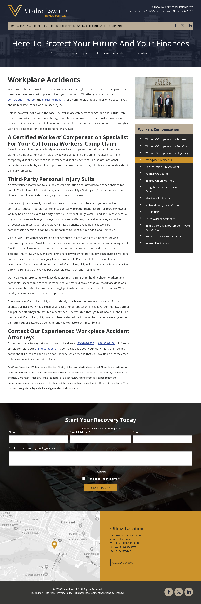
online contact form (47, 348)
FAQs (84, 25)
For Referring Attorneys (65, 25)
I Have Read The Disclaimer (104, 478)
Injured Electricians (157, 243)
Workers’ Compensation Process (165, 139)
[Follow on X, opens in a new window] (183, 26)
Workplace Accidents (158, 160)
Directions (95, 25)
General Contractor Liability (163, 236)
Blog (107, 25)
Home (12, 25)
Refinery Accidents (157, 173)
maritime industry (53, 99)
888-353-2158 (183, 11)
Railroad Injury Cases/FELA (162, 205)
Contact (117, 25)
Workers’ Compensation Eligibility (166, 153)
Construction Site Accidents (163, 167)
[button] (198, 583)
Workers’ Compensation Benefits (166, 146)
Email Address (80, 432)
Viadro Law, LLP (70, 589)
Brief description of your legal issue (32, 448)
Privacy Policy (64, 592)
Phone (137, 432)
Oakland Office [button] (122, 562)
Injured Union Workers (159, 180)
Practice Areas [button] (35, 25)
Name (12, 432)
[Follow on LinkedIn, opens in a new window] (190, 26)
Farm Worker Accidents (160, 219)
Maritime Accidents (157, 198)
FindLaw (119, 592)
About (21, 25)
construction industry (21, 99)
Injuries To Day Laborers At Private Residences (167, 227)
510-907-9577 (148, 11)
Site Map (50, 592)
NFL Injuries (153, 212)
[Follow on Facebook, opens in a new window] (175, 26)
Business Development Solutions (92, 592)
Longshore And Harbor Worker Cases (165, 189)
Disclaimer (100, 471)
